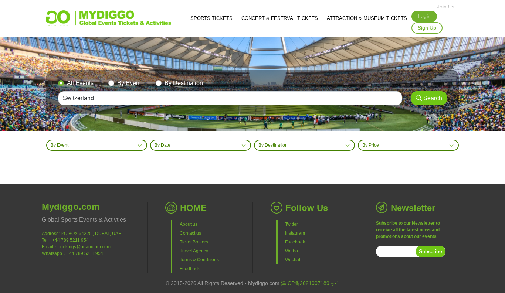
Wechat (292, 259)
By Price (370, 145)
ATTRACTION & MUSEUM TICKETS (367, 18)
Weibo (291, 250)
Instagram (295, 233)
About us (188, 224)
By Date (162, 145)
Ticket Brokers (194, 242)
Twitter (291, 224)
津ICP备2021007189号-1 (310, 283)
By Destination (184, 83)
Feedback (190, 268)
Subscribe (430, 251)
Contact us (190, 233)
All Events (80, 83)
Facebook (295, 242)
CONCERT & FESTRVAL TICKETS (279, 18)
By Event (129, 83)
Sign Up (427, 28)
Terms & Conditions (199, 259)
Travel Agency (194, 250)
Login (424, 16)
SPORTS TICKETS (211, 18)
